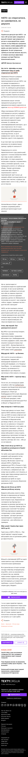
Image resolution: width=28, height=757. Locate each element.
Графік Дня (4, 741)
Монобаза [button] (5, 275)
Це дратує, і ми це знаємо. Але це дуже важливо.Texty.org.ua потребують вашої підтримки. (13, 221)
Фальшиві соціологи (6, 728)
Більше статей (6, 649)
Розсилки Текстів (5, 716)
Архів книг (4, 745)
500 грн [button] (12, 259)
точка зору (16, 624)
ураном (3, 396)
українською (13, 751)
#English (3, 720)
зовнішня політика (7, 626)
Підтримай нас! (5, 737)
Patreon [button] (5, 271)
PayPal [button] (15, 275)
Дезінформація (5, 730)
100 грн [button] (4, 259)
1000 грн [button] (20, 259)
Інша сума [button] (5, 263)
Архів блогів (4, 743)
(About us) (8, 710)
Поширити (6, 31)
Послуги (3, 726)
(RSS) (6, 712)
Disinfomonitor (5, 732)
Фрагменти (4, 714)
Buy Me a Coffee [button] (16, 271)
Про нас (3, 710)
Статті (2, 712)
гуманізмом (18, 350)
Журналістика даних (6, 724)
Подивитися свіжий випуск (14, 698)
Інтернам (3, 734)
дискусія (8, 624)
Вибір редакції (5, 718)
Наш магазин (4, 739)
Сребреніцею (19, 385)
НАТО (3, 624)
